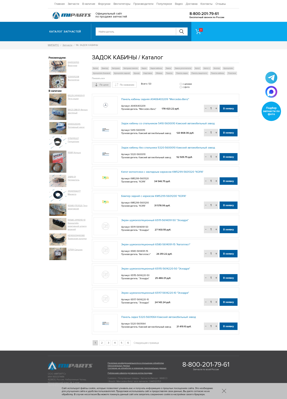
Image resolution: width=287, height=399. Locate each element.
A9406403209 (138, 106)
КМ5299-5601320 (140, 178)
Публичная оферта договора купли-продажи (130, 373)
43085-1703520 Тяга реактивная (77, 207)
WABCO (163, 378)
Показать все (98, 78)
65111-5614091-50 (139, 227)
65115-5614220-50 (140, 275)
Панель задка (182, 73)
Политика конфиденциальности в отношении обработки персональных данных (136, 364)
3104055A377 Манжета (74, 193)
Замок (168, 68)
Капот (197, 68)
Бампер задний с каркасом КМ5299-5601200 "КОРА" (153, 196)
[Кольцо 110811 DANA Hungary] (58, 161)
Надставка (147, 73)
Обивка (159, 73)
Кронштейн (228, 68)
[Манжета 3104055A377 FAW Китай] (58, 195)
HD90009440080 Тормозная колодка (77, 237)
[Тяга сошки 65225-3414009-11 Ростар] (58, 99)
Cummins (112, 378)
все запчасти (141, 381)
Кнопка (217, 68)
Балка (95, 68)
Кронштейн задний (122, 73)
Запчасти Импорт (149, 378)
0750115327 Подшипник (73, 140)
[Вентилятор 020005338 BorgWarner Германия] (58, 81)
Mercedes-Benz (125, 381)
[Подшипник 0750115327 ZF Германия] (58, 142)
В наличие (88, 4)
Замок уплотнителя (183, 68)
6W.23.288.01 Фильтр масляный (78, 111)
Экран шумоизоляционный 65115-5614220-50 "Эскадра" (155, 268)
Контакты (206, 4)
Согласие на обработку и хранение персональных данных (137, 368)
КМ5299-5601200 (140, 202)
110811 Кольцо (74, 152)
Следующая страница (146, 343)
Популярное (164, 4)
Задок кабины (156, 68)
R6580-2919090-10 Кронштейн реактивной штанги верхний (77, 225)
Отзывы (221, 4)
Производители (143, 4)
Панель (169, 73)
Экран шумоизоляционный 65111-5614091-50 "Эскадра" (154, 220)
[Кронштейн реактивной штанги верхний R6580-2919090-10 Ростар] (58, 225)
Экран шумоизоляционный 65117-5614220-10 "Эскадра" (155, 292)
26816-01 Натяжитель (73, 178)
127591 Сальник (75, 249)
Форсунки (104, 4)
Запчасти (73, 4)
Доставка (191, 4)
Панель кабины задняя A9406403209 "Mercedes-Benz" (155, 99)
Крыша (136, 73)
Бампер (105, 68)
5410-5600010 (138, 130)
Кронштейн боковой (101, 73)
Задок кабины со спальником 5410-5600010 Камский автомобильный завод (168, 123)
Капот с (207, 68)
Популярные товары (128, 378)
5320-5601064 (138, 323)
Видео (179, 4)
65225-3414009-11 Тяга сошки (76, 97)
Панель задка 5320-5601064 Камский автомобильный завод (158, 317)
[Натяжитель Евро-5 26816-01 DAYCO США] (58, 180)
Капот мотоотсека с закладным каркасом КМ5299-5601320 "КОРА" (162, 171)
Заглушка (116, 68)
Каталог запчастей (65, 31)
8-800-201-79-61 (204, 13)
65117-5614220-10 (140, 299)
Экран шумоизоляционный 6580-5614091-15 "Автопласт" (155, 244)
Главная (59, 4)
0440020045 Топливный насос (76, 125)
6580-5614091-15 (139, 251)
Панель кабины (217, 73)
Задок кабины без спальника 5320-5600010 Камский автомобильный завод (168, 147)
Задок (144, 68)
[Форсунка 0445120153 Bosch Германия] (58, 66)
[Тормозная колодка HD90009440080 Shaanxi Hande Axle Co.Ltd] (58, 239)
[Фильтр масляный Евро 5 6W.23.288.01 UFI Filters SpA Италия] (58, 113)
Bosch (112, 381)
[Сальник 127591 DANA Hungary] (58, 254)
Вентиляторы (121, 4)
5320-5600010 (138, 154)
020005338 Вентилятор (73, 78)
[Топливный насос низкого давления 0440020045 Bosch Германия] (58, 128)
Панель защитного (199, 73)
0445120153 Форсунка (73, 64)
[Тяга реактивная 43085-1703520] (58, 209)
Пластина (232, 73)
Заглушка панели (130, 68)
